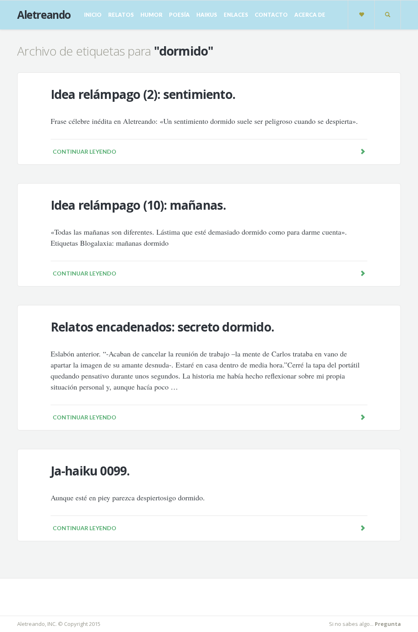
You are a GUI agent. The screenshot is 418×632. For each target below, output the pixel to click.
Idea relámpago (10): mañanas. (138, 205)
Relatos (121, 14)
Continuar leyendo (84, 151)
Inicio (93, 14)
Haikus (206, 14)
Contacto (271, 14)
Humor (151, 14)
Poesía (179, 14)
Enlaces (236, 14)
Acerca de (309, 14)
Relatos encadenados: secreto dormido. (162, 326)
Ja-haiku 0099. (90, 470)
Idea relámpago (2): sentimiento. (143, 94)
